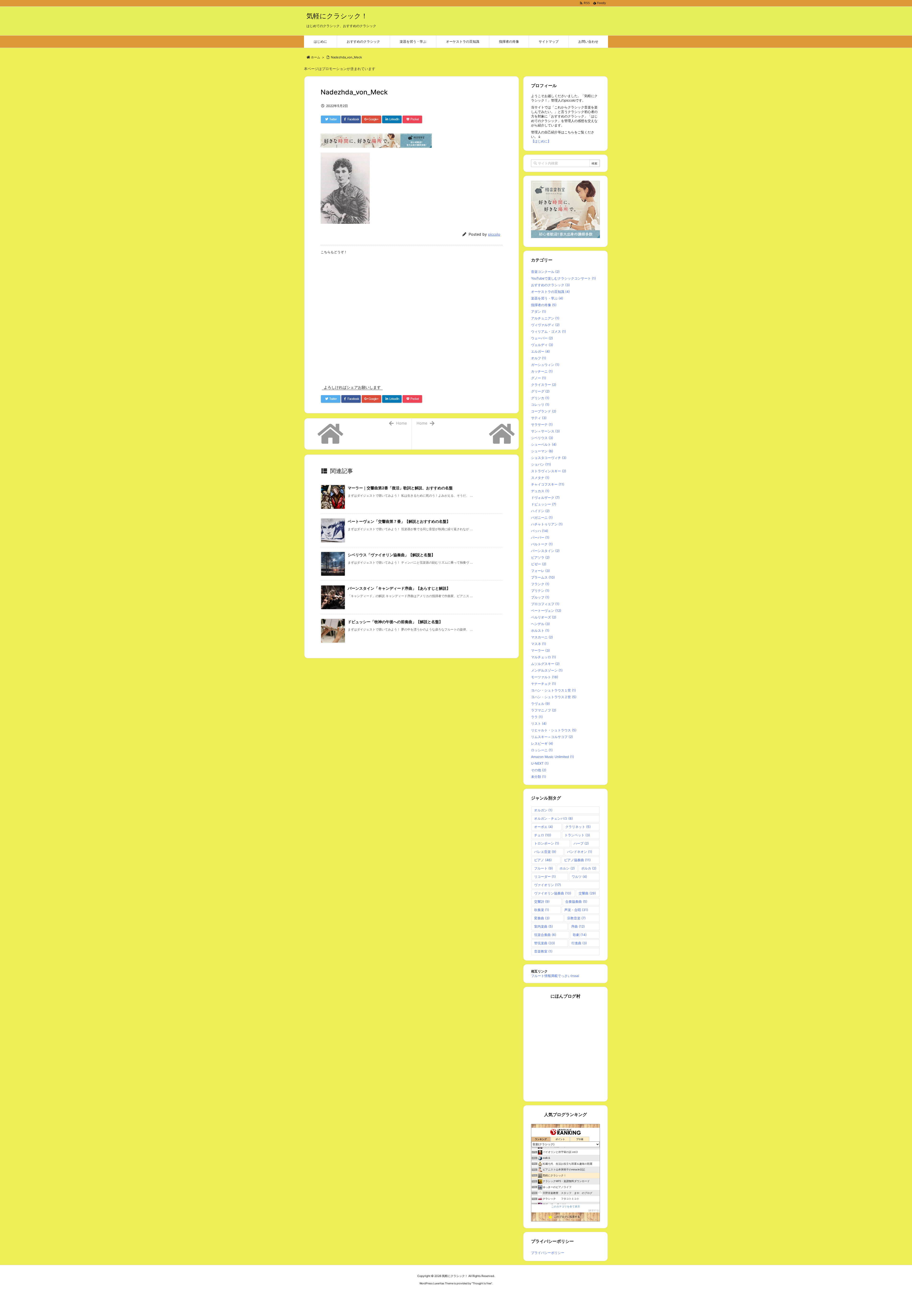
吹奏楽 (541, 910)
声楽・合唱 (576, 910)
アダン (538, 311)
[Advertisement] (412, 320)
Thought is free (482, 1283)
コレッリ (540, 404)
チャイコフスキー (547, 484)
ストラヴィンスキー (548, 471)
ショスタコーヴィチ (548, 458)
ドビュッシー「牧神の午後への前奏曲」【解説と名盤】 (395, 621)
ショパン (541, 464)
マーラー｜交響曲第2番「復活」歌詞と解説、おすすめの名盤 (400, 488)
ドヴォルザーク (545, 498)
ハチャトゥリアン (547, 524)
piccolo (494, 234)
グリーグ (540, 391)
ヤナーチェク (543, 684)
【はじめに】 (541, 141)
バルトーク (542, 544)
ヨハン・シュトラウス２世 (553, 697)
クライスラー (543, 385)
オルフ (538, 358)
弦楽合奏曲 (545, 935)
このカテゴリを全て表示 (565, 1206)
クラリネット (578, 827)
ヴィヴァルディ (545, 325)
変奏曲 (542, 918)
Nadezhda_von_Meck (346, 57)
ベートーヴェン (546, 610)
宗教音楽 (576, 918)
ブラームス (543, 577)
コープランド (543, 411)
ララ (537, 717)
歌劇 (580, 935)
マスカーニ (542, 637)
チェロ (542, 835)
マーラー (540, 650)
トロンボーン (546, 843)
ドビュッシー (543, 504)
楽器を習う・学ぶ (547, 298)
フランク (540, 584)
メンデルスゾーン (547, 670)
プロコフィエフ (545, 604)
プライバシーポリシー (547, 1253)
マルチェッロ (543, 657)
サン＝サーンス (545, 431)
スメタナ (540, 478)
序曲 (578, 926)
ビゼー (538, 564)
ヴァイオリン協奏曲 (552, 893)
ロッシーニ (542, 750)
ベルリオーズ (543, 617)
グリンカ (540, 398)
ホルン (567, 868)
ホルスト (540, 630)
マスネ (538, 644)
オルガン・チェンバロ (553, 818)
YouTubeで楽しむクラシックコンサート (563, 278)
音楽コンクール (545, 272)
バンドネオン (579, 852)
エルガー (540, 351)
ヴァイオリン (547, 885)
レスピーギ (542, 743)
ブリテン (540, 591)
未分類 (538, 777)
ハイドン (540, 511)
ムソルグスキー (545, 664)
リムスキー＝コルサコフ (552, 737)
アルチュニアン (545, 318)
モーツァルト (544, 677)
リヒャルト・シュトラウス (553, 730)
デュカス (540, 491)
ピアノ (543, 860)
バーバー (540, 537)
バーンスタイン (545, 551)
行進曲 (579, 943)
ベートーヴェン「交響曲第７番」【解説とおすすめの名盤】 (399, 521)
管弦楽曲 (544, 943)
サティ (538, 418)
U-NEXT (540, 763)
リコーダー (545, 876)
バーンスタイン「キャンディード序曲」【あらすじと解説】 (399, 588)
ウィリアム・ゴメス (548, 331)
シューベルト (543, 444)
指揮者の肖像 (543, 305)
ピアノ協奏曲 (577, 860)
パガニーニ (542, 517)
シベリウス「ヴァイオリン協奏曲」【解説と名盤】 (391, 554)
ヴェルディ (542, 345)
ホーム (315, 57)
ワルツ (579, 876)
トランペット (577, 835)
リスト (538, 723)
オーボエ (543, 827)
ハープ (581, 843)
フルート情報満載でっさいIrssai (555, 976)
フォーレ (540, 571)
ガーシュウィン (545, 365)
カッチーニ (542, 371)
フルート (543, 868)
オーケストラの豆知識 (550, 292)
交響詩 (542, 901)
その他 (538, 770)
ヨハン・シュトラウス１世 (553, 690)
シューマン (542, 451)
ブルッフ (540, 597)
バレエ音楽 (545, 852)
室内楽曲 (543, 926)
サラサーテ (542, 424)
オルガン (543, 810)
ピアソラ (540, 557)
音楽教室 (543, 951)
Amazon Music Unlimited (552, 757)
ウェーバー (542, 338)
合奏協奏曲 (576, 901)
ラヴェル (540, 703)
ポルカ (588, 868)
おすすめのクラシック (550, 285)
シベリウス (542, 438)
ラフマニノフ (543, 710)
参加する (593, 1210)
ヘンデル (540, 624)
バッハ (539, 531)
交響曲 (587, 893)
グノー (538, 378)
